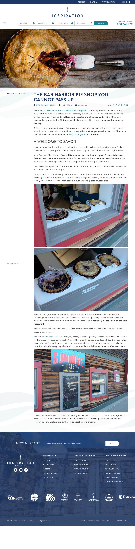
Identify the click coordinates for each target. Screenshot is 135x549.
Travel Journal (112, 469)
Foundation (48, 477)
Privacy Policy (106, 521)
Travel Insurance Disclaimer (90, 521)
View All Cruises (81, 469)
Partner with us (108, 2)
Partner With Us (50, 473)
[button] (96, 2)
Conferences (80, 461)
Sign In (125, 2)
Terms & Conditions (114, 482)
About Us (47, 461)
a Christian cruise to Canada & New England (65, 110)
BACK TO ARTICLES (17, 93)
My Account (110, 465)
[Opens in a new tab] (15, 497)
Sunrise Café (52, 336)
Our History (48, 465)
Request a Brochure (86, 2)
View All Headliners (83, 465)
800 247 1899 (125, 24)
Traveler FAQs (111, 477)
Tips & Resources (112, 473)
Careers (46, 469)
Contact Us (110, 461)
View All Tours (80, 473)
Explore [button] (101, 23)
